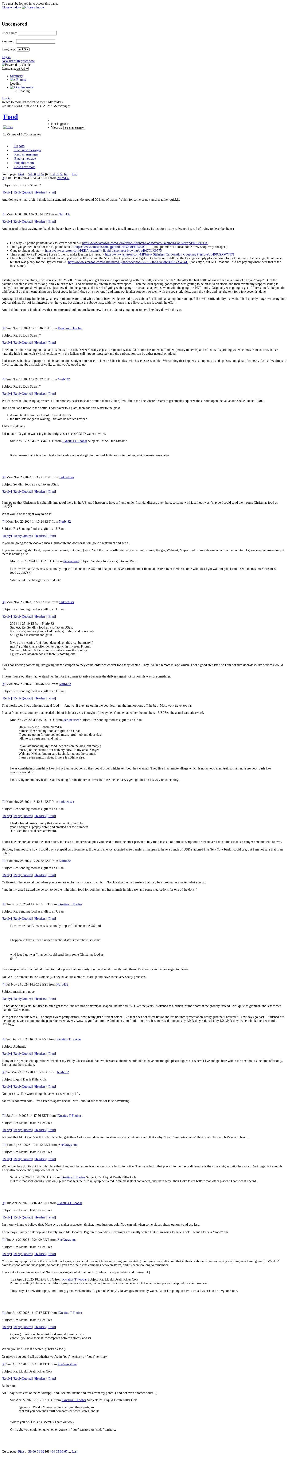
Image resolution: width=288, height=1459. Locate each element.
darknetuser (66, 477)
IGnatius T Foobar (70, 328)
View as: (57, 127)
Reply (7, 192)
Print (51, 192)
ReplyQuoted (23, 192)
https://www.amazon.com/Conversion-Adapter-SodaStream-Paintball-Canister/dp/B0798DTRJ (145, 243)
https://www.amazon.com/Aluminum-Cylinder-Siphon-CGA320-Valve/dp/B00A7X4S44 (128, 262)
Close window (12, 7)
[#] (3, 178)
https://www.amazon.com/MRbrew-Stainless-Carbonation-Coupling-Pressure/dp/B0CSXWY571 (169, 254)
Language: (9, 49)
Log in (6, 57)
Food (10, 116)
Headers (40, 192)
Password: (8, 41)
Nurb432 (63, 178)
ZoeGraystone (67, 1145)
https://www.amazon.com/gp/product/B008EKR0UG (111, 247)
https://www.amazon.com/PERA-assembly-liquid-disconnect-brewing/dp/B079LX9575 (103, 250)
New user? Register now (18, 61)
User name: (9, 33)
